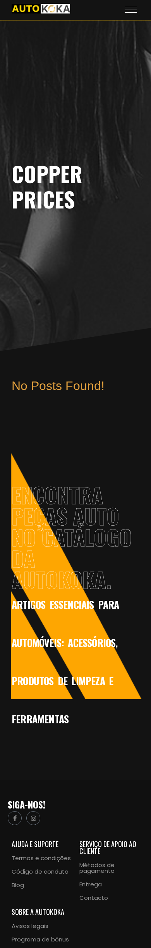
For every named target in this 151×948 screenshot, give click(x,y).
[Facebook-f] (15, 818)
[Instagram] (33, 818)
